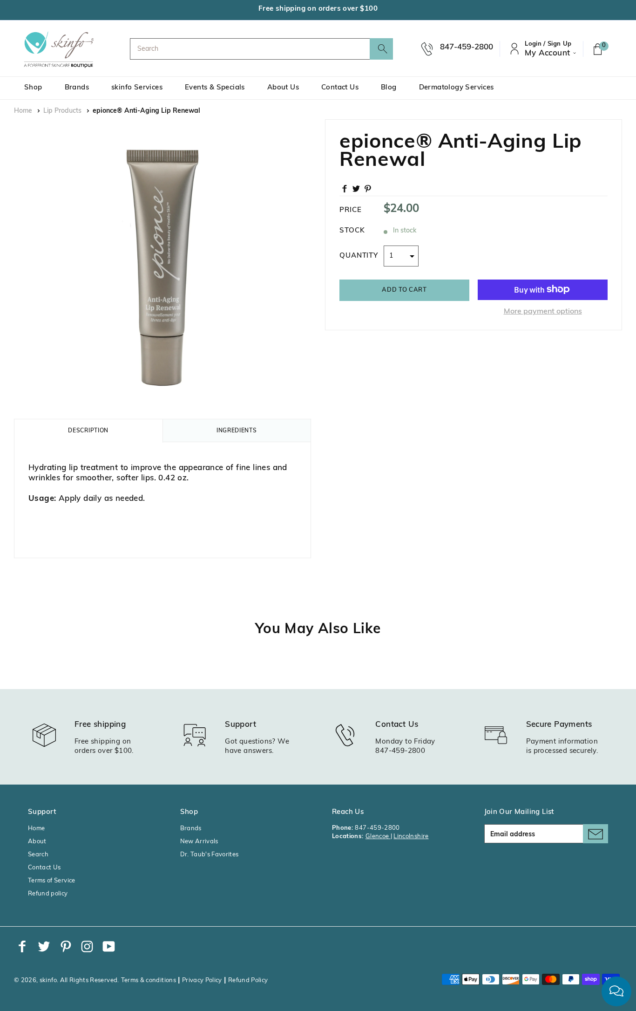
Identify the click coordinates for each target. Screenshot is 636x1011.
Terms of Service (51, 881)
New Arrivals (199, 842)
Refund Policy (248, 980)
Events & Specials (215, 87)
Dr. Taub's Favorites (209, 855)
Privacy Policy (202, 980)
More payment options (543, 311)
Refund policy (48, 894)
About (37, 842)
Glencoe (378, 836)
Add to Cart (404, 290)
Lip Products (62, 111)
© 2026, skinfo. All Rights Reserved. (66, 980)
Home (23, 111)
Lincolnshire (410, 836)
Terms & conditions (148, 980)
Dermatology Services (456, 87)
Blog (389, 87)
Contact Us (340, 87)
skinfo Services (136, 87)
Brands (77, 87)
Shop (33, 87)
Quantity (358, 255)
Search (38, 855)
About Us (283, 87)
